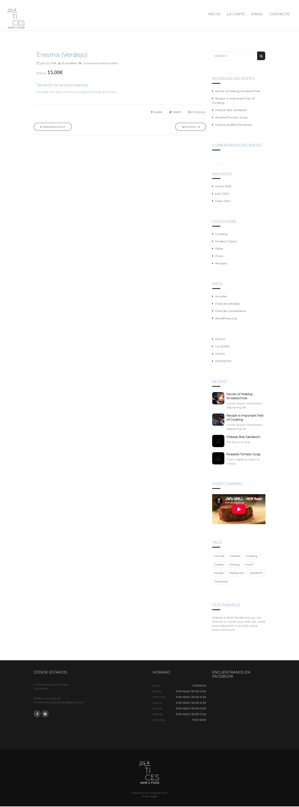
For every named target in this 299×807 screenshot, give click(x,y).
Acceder (221, 296)
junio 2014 (222, 193)
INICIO (214, 14)
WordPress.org (226, 318)
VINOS (257, 14)
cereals (219, 556)
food (248, 564)
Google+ (199, 112)
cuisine (219, 564)
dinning (234, 564)
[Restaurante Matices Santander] (16, 18)
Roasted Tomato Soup (231, 117)
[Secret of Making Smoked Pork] (219, 398)
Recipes (221, 263)
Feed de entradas (227, 303)
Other (219, 248)
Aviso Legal (149, 796)
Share (157, 112)
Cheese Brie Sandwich (231, 110)
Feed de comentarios (230, 311)
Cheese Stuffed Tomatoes (233, 125)
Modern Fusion (226, 241)
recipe (219, 572)
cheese (235, 556)
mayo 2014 (223, 201)
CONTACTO (280, 14)
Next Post (189, 127)
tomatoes (220, 581)
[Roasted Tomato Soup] (219, 458)
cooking (251, 556)
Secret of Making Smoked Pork (237, 91)
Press (219, 256)
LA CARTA (236, 14)
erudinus (71, 63)
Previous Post (54, 127)
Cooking (221, 234)
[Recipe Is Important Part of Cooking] (219, 419)
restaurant (237, 572)
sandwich (256, 572)
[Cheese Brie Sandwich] (219, 441)
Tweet (176, 112)
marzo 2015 (223, 186)
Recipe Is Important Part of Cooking (245, 417)
